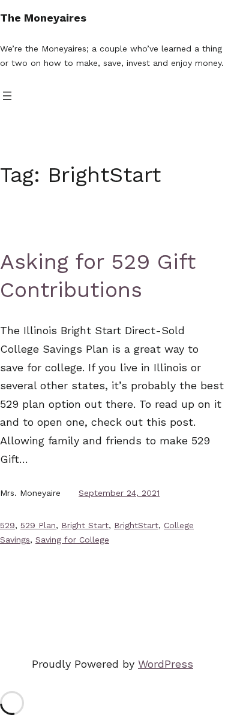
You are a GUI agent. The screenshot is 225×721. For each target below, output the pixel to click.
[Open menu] (7, 96)
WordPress (165, 664)
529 (7, 525)
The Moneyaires (43, 17)
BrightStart (136, 525)
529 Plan (38, 525)
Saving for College (72, 539)
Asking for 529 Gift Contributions (98, 275)
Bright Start (85, 525)
